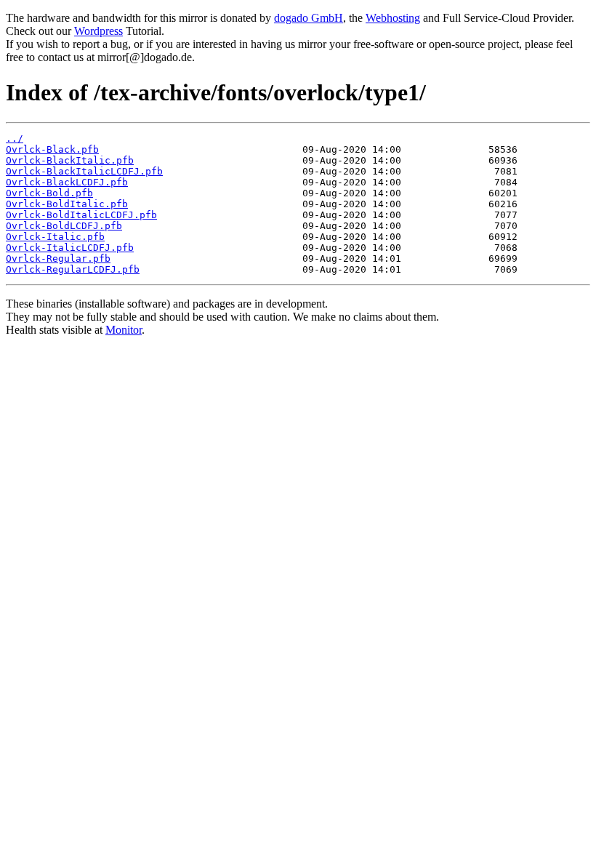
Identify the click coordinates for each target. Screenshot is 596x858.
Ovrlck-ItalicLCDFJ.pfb (70, 247)
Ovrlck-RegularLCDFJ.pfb (73, 269)
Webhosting (393, 18)
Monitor (123, 330)
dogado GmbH (308, 18)
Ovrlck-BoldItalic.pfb (67, 204)
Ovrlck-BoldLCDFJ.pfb (64, 225)
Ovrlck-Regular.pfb (58, 258)
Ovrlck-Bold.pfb (49, 193)
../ (14, 138)
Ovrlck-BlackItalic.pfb (70, 160)
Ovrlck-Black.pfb (52, 149)
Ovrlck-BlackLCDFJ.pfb (67, 182)
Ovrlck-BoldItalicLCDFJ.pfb (81, 214)
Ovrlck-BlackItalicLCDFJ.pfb (84, 171)
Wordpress (98, 31)
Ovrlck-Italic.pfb (55, 236)
